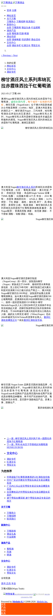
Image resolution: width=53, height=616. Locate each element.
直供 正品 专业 (8, 583)
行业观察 (11, 537)
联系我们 (11, 519)
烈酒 (9, 552)
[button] (6, 55)
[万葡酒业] (26, 2)
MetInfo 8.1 (18, 601)
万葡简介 (11, 513)
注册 (14, 10)
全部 (9, 27)
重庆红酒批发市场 (33, 320)
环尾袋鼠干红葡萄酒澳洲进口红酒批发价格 (28, 477)
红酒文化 (11, 462)
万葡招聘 (11, 516)
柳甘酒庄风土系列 (26, 187)
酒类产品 (5, 543)
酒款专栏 (11, 72)
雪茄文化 (11, 465)
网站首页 (11, 15)
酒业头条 (11, 534)
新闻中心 (5, 525)
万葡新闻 (11, 531)
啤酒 (9, 555)
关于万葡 (5, 507)
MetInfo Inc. (42, 601)
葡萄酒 (10, 549)
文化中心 (11, 69)
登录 (9, 10)
